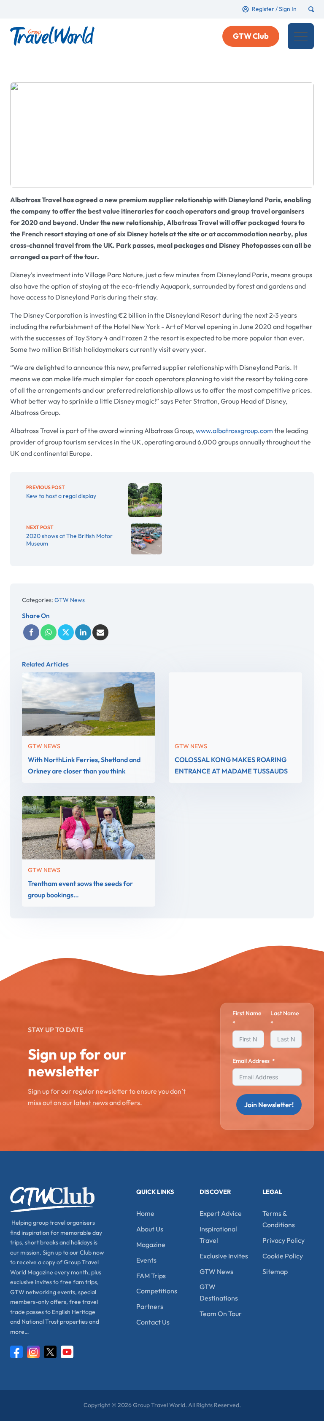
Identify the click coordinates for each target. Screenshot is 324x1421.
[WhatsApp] (48, 632)
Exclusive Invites (224, 1256)
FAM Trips (151, 1275)
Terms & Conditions (278, 1219)
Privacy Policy (283, 1240)
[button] (301, 36)
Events (146, 1260)
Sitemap (275, 1271)
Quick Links (155, 1192)
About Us (149, 1229)
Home (145, 1213)
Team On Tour (221, 1313)
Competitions (156, 1291)
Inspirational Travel (218, 1234)
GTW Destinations (219, 1292)
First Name (246, 1013)
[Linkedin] (83, 632)
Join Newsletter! (269, 1104)
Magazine (150, 1244)
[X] (66, 632)
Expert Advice (221, 1213)
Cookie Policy (282, 1256)
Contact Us (153, 1322)
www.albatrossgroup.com (234, 430)
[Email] (100, 632)
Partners (149, 1306)
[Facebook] (31, 632)
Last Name (284, 1013)
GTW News (69, 600)
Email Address (251, 1061)
